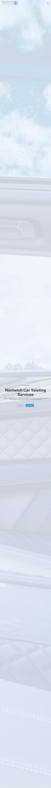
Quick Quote (30, 405)
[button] (48, 3)
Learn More (20, 405)
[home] (10, 3)
